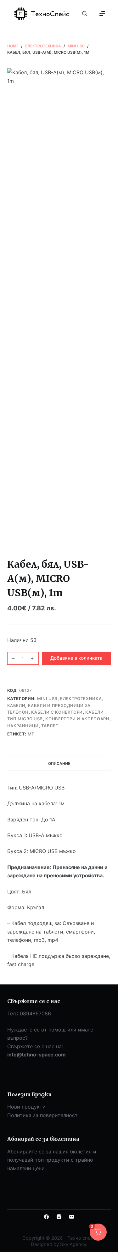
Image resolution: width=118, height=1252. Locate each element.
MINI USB (47, 698)
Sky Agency (73, 1244)
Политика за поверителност (42, 1115)
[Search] (84, 13)
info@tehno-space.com (36, 1054)
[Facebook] (46, 1216)
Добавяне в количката (76, 658)
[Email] (71, 1216)
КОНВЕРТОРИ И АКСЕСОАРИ (77, 718)
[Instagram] (59, 1216)
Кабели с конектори (57, 712)
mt (31, 733)
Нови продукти (26, 1107)
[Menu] (102, 13)
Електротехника (81, 698)
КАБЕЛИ (16, 705)
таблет (49, 725)
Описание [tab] (59, 763)
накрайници (23, 725)
